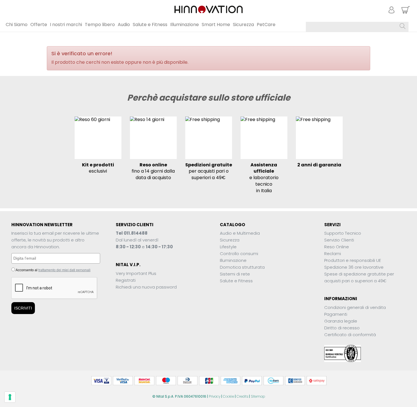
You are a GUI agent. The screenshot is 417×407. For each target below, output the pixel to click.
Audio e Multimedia (240, 233)
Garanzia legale (340, 321)
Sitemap (258, 396)
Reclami (332, 254)
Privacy (214, 396)
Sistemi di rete (235, 274)
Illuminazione (184, 24)
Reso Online (336, 247)
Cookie (228, 396)
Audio (124, 24)
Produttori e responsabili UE (352, 260)
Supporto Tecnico (342, 233)
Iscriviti (23, 308)
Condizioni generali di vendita (355, 307)
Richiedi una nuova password (146, 287)
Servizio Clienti (339, 240)
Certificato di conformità (350, 335)
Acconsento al (52, 270)
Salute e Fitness (150, 24)
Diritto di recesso (342, 328)
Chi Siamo (17, 24)
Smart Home (216, 24)
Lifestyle (228, 247)
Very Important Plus (136, 273)
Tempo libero (100, 24)
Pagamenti (335, 314)
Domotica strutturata (242, 267)
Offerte (38, 24)
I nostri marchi (66, 24)
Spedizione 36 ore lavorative (354, 267)
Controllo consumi (239, 254)
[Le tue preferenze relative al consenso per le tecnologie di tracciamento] (10, 397)
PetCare (266, 24)
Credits (242, 396)
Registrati (126, 280)
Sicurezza (243, 24)
